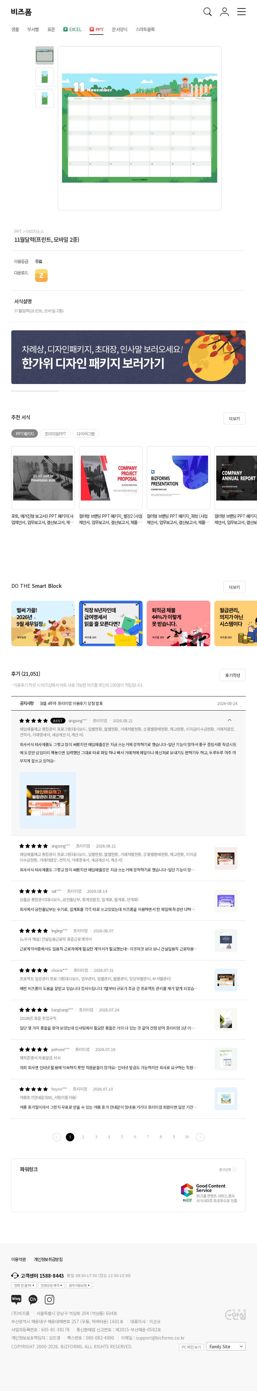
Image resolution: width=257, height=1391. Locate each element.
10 (187, 1137)
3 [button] (128, 389)
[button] (44, 55)
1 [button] (34, 389)
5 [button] (222, 389)
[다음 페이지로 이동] (200, 1137)
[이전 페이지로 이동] (57, 1137)
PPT (18, 231)
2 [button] (81, 389)
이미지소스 (35, 231)
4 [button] (175, 389)
